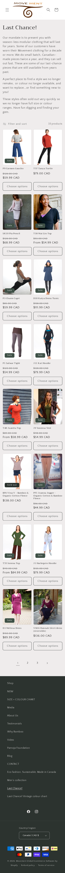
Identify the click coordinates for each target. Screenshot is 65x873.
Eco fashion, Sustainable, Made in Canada (31, 772)
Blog (9, 756)
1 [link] (17, 663)
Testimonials (14, 723)
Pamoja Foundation (18, 748)
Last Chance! (14, 788)
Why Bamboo (15, 731)
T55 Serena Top (11, 563)
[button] (7, 10)
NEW (10, 691)
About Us (12, 715)
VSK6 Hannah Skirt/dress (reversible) (47, 629)
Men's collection (17, 780)
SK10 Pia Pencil (11, 233)
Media (10, 707)
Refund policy (28, 865)
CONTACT (13, 764)
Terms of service (46, 865)
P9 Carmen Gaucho (13, 168)
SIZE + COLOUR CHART (21, 699)
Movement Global (24, 861)
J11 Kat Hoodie (41, 363)
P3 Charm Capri (11, 298)
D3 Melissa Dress (12, 628)
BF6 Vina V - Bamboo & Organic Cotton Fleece (16, 494)
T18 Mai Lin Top (42, 233)
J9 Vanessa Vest (42, 428)
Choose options (17, 186)
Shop (10, 683)
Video (10, 739)
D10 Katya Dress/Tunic (46, 298)
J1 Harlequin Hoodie (44, 563)
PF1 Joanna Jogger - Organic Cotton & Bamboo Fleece (47, 496)
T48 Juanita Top (12, 428)
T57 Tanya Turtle (43, 168)
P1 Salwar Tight (11, 363)
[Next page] (47, 663)
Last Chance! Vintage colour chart (27, 796)
